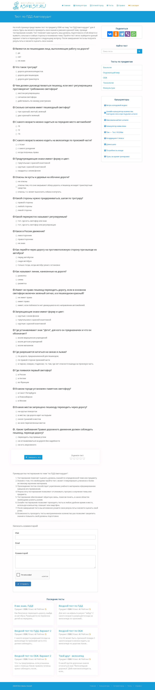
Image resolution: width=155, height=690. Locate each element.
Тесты (110, 5)
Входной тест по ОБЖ (71, 630)
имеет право (24, 301)
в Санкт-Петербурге (27, 393)
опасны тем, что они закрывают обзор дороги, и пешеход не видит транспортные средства (55, 186)
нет (19, 57)
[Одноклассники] (116, 34)
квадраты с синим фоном (29, 170)
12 (19, 130)
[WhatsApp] (133, 34)
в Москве (22, 400)
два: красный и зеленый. (29, 115)
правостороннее (25, 239)
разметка (22, 283)
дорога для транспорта (28, 79)
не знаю (21, 60)
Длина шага (111, 144)
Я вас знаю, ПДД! (24, 605)
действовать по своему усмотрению (34, 101)
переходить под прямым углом (32, 437)
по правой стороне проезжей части (34, 360)
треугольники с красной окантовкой (34, 320)
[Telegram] (121, 34)
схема (20, 279)
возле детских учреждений (30, 341)
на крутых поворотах (27, 411)
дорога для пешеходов (28, 75)
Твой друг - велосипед (71, 655)
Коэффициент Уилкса (115, 138)
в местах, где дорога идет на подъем (34, 415)
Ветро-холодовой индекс (116, 105)
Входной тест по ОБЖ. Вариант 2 (33, 655)
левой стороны (25, 210)
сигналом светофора (27, 97)
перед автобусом (25, 257)
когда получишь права (28, 152)
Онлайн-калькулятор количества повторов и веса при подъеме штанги (121, 112)
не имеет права (25, 297)
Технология (108, 83)
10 (19, 126)
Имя (17, 533)
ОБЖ (105, 77)
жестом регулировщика (28, 93)
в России (22, 374)
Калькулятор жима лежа (116, 126)
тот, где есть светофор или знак (32, 221)
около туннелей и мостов (29, 419)
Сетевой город (97, 5)
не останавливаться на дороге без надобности (39, 441)
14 (19, 134)
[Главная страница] (29, 5)
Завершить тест (34, 457)
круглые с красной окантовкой (32, 167)
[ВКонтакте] (110, 34)
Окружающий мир (111, 72)
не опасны (22, 181)
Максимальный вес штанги (117, 120)
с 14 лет (21, 144)
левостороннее (25, 235)
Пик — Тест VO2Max (114, 132)
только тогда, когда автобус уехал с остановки (39, 265)
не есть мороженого (27, 445)
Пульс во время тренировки (117, 156)
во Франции (23, 382)
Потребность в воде (114, 150)
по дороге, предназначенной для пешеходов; (38, 356)
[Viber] (127, 34)
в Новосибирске (25, 397)
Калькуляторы (81, 5)
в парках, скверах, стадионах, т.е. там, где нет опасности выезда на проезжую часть (55, 364)
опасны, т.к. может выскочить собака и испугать (39, 192)
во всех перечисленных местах (31, 423)
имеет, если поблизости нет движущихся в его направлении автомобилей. (51, 305)
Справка (121, 5)
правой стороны (25, 202)
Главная (66, 5)
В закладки (134, 5)
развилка (22, 275)
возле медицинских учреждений (32, 337)
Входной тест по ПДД (71, 605)
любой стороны (25, 206)
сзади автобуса (24, 261)
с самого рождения (26, 148)
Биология (107, 67)
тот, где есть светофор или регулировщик (37, 225)
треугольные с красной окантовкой (34, 163)
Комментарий (21, 553)
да (19, 53)
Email (17, 543)
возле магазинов (25, 345)
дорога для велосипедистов (30, 71)
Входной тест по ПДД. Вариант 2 (33, 630)
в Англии (22, 378)
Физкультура (109, 88)
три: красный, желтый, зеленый (32, 111)
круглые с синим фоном (28, 316)
